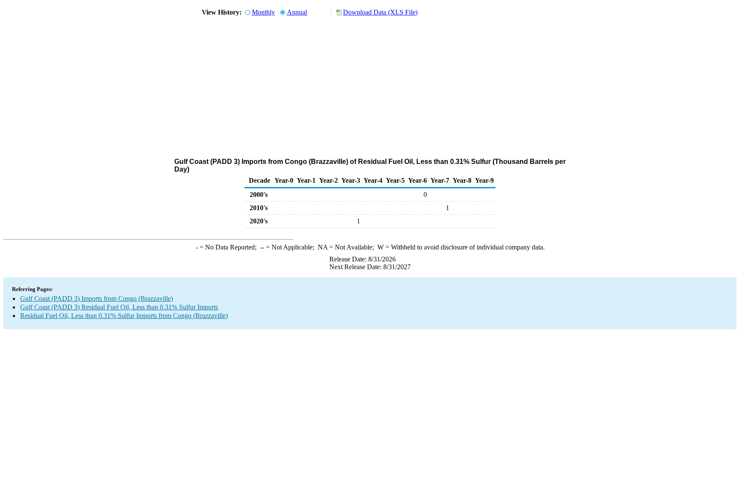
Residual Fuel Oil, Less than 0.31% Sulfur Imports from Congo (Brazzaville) (124, 315)
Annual (297, 12)
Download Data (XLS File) (380, 12)
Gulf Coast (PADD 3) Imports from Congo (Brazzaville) (96, 298)
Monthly (263, 12)
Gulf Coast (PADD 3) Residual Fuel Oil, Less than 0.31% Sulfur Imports (119, 307)
